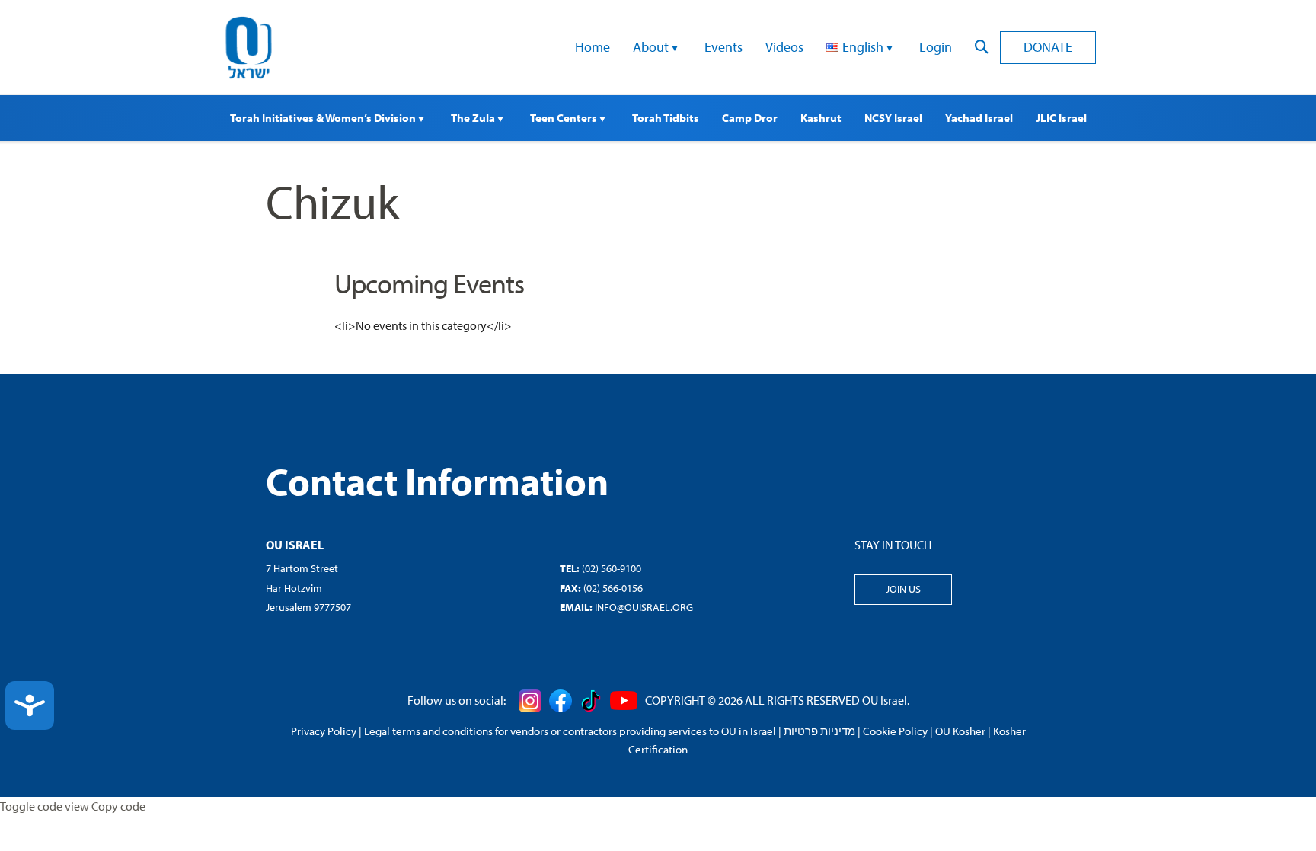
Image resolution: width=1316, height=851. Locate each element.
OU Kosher (960, 731)
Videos (784, 47)
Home (592, 47)
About (652, 47)
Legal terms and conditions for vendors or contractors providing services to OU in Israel (570, 731)
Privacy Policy (323, 731)
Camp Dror (750, 117)
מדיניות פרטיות (819, 731)
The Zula (474, 117)
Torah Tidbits (665, 117)
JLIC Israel (1061, 117)
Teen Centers (564, 117)
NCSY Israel (893, 117)
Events (723, 47)
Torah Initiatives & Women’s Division (324, 117)
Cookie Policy (895, 731)
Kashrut (821, 117)
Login (935, 47)
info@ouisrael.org (644, 607)
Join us (903, 589)
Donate (1048, 47)
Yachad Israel (979, 117)
